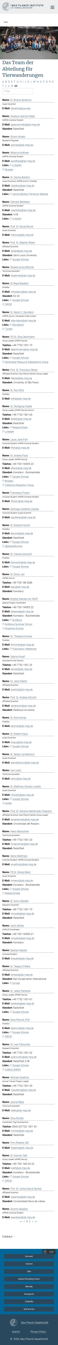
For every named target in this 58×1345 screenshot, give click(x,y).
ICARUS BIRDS (13, 1069)
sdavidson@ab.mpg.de (23, 320)
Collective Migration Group (19, 485)
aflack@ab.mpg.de (21, 468)
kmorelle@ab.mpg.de (22, 913)
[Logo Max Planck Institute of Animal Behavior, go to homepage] (23, 6)
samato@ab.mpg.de (22, 145)
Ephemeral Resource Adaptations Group (26, 362)
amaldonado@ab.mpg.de (25, 819)
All (15, 85)
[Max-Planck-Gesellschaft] (15, 1322)
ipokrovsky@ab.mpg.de (24, 1056)
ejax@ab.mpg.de (20, 586)
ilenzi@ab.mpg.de (20, 778)
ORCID (8, 304)
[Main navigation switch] (52, 7)
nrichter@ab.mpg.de (22, 1130)
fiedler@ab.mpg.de (21, 418)
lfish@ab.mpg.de (20, 447)
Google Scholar (20, 259)
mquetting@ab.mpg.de (23, 1090)
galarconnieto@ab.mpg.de (25, 124)
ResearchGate (20, 427)
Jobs (29, 1271)
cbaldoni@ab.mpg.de (22, 185)
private (16, 983)
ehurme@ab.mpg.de (22, 533)
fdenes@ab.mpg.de (21, 378)
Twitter (9, 329)
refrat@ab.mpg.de (20, 398)
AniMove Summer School (18, 624)
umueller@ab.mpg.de (22, 938)
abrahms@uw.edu (21, 108)
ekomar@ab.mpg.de (22, 726)
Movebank (18, 324)
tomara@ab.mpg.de (22, 974)
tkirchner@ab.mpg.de (22, 644)
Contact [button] (7, 1236)
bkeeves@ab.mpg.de (22, 611)
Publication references (24, 648)
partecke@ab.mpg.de (22, 1003)
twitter (8, 803)
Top (51, 1252)
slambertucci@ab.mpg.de (25, 762)
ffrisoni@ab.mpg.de (21, 501)
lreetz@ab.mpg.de (21, 1110)
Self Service (29, 1309)
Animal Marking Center (29, 1279)
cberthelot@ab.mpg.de (23, 210)
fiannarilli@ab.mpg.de (23, 562)
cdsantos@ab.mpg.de (23, 1196)
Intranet (29, 1256)
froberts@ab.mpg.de (22, 1147)
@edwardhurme (13, 546)
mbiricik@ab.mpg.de (22, 234)
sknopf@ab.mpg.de (21, 669)
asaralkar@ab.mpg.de (23, 1217)
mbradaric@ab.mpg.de (23, 291)
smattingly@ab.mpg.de (23, 864)
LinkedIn (16, 165)
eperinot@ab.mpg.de (22, 1028)
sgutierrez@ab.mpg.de (23, 517)
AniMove (17, 620)
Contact (29, 1264)
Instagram (29, 1294)
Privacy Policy (38, 1331)
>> (35, 1221)
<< (21, 1221)
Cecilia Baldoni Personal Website (30, 194)
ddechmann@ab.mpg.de (24, 349)
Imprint (16, 1331)
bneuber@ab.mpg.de (22, 958)
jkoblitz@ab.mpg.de (22, 689)
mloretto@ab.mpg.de (22, 794)
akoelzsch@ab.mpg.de (23, 705)
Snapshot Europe (14, 628)
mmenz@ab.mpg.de (22, 880)
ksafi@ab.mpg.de (20, 1168)
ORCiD (8, 1036)
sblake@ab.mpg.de (21, 250)
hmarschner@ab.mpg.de (24, 843)
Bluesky (9, 169)
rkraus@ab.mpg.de (21, 742)
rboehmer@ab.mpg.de (23, 275)
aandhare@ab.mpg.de (23, 161)
